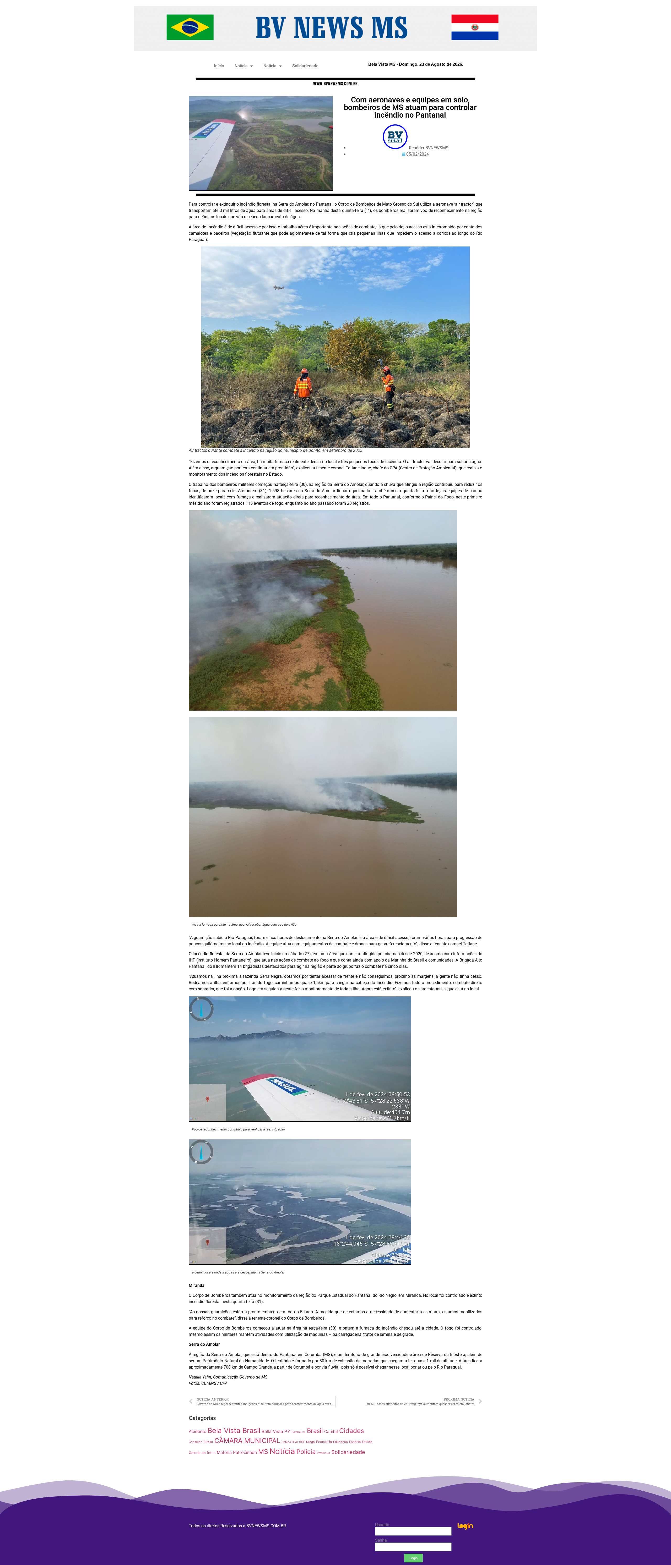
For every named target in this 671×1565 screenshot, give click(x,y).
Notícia (241, 65)
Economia (324, 1442)
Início (219, 65)
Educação (340, 1442)
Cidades (351, 1431)
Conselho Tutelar (201, 1442)
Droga (310, 1442)
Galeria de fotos (202, 1453)
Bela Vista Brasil (234, 1430)
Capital (331, 1431)
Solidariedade (305, 65)
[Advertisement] (431, 1449)
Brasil (315, 1431)
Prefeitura (323, 1453)
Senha (381, 1540)
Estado (367, 1442)
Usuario (382, 1525)
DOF (302, 1442)
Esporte (355, 1442)
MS (263, 1452)
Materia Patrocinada (237, 1452)
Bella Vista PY (276, 1431)
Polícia (306, 1452)
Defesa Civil (290, 1442)
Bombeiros (298, 1432)
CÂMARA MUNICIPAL (247, 1441)
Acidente (197, 1431)
